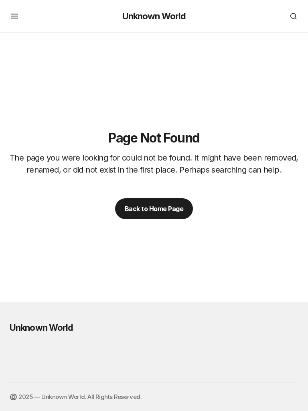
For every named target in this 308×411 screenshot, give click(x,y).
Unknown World (154, 16)
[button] (14, 16)
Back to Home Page (154, 209)
